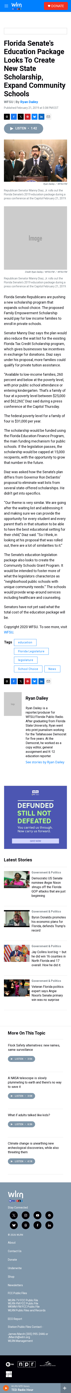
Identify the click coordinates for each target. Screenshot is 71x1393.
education (25, 642)
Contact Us (14, 1251)
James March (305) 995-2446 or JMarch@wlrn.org (28, 1336)
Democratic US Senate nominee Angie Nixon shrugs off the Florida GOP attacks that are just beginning (48, 887)
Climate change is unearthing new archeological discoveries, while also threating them (33, 1148)
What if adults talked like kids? (29, 1115)
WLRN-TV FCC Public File (23, 1300)
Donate (12, 1259)
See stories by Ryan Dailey (45, 762)
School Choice (28, 669)
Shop (11, 1276)
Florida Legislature (31, 651)
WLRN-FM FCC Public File (23, 1303)
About (12, 1242)
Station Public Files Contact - (25, 1326)
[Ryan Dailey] (13, 704)
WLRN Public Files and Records (27, 1310)
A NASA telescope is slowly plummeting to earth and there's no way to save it (35, 1082)
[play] (6, 1388)
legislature (25, 660)
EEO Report (15, 1319)
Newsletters (15, 1285)
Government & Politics (46, 872)
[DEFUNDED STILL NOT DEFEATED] (35, 817)
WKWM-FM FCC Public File (24, 1306)
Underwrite (15, 1268)
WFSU (8, 632)
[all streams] (66, 1388)
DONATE (57, 6)
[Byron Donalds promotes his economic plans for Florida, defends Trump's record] (17, 918)
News (52, 669)
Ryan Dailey (29, 102)
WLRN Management (20, 1340)
